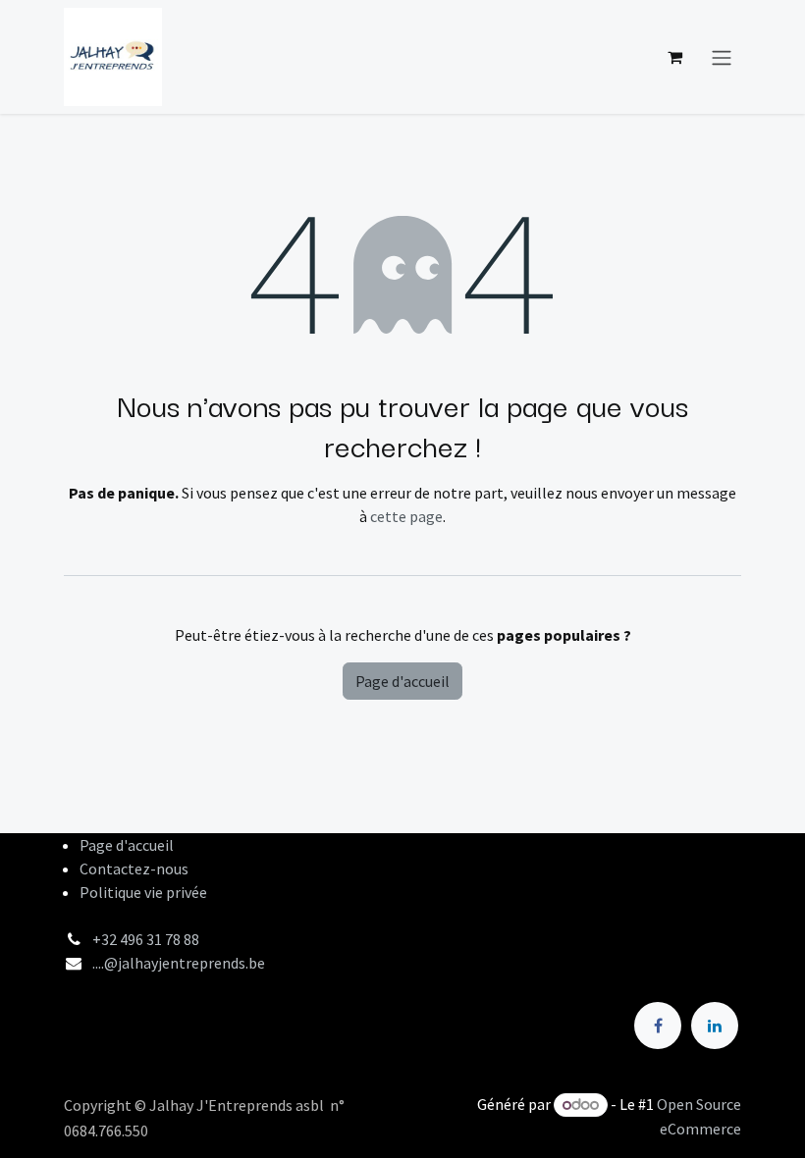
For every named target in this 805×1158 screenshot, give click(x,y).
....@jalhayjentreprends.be (178, 963)
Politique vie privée (143, 892)
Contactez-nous (134, 868)
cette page (406, 516)
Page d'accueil (402, 681)
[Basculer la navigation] (721, 57)
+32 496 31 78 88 (145, 939)
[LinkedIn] (714, 1025)
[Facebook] (657, 1025)
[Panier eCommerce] (674, 57)
